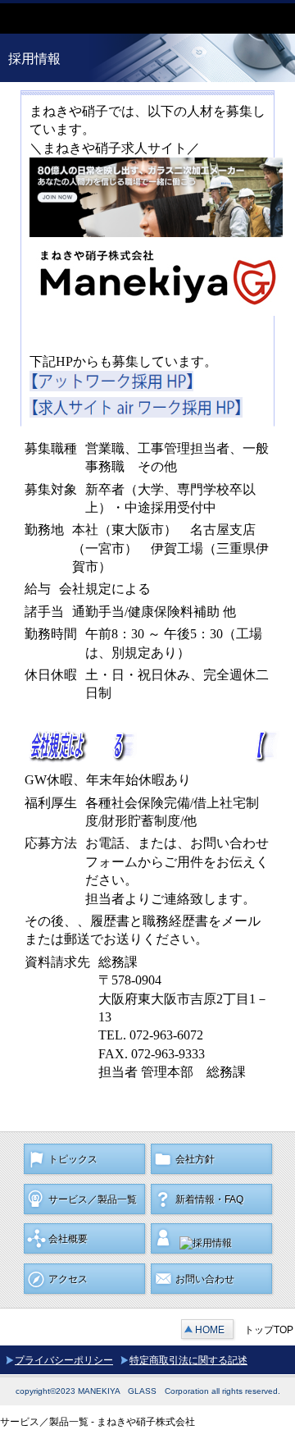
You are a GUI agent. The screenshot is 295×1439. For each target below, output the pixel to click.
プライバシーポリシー (64, 1360)
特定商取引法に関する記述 (188, 1360)
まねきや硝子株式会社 (123, 18)
